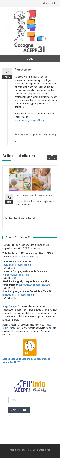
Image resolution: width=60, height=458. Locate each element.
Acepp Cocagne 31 (11, 306)
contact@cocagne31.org (26, 256)
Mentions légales (19, 449)
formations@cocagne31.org (15, 274)
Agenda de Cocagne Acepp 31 (23, 218)
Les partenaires (41, 449)
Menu (46, 3)
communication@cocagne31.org (34, 284)
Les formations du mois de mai (34, 195)
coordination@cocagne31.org (30, 120)
